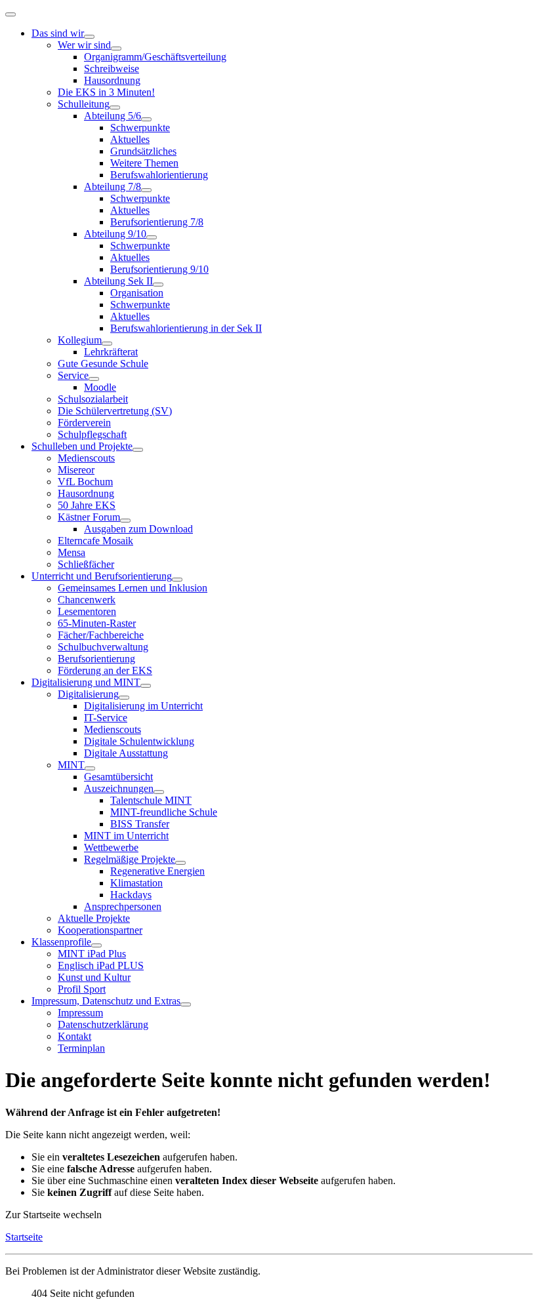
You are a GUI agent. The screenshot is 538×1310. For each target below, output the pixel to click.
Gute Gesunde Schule (103, 363)
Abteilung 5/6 (112, 115)
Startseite (24, 1236)
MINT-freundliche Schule (163, 812)
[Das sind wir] (89, 37)
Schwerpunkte (140, 127)
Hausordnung (112, 80)
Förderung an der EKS (105, 670)
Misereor (76, 469)
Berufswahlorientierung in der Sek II (186, 328)
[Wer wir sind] (116, 48)
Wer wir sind (84, 44)
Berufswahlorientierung (159, 174)
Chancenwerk (86, 599)
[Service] (94, 379)
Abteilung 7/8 (112, 186)
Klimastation (136, 882)
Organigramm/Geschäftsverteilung (155, 56)
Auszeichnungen (119, 788)
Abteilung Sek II (118, 281)
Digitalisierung (88, 694)
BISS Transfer (139, 823)
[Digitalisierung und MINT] (145, 686)
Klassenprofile (61, 941)
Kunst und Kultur (94, 977)
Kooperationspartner (100, 930)
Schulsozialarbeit (93, 399)
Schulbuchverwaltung (103, 646)
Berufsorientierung (96, 658)
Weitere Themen (144, 163)
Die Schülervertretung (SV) (115, 410)
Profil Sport (82, 989)
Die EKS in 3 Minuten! (106, 92)
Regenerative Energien (157, 871)
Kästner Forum (89, 517)
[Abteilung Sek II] (158, 285)
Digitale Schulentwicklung (139, 741)
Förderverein (84, 422)
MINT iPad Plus (92, 953)
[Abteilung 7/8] (146, 190)
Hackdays (131, 894)
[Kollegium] (107, 344)
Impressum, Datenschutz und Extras (105, 1000)
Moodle (100, 387)
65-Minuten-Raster (97, 623)
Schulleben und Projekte (82, 446)
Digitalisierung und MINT (85, 682)
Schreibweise (111, 68)
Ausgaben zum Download (138, 528)
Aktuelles (130, 139)
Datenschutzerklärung (103, 1024)
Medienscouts (86, 458)
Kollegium (80, 340)
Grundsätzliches (143, 151)
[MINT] (90, 768)
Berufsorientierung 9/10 (159, 269)
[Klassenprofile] (96, 945)
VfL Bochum (85, 481)
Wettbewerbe (111, 847)
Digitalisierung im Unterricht (143, 705)
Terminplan (81, 1048)
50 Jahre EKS (86, 505)
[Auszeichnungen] (159, 792)
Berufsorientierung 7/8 (156, 222)
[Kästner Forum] (125, 521)
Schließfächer (86, 564)
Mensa (71, 552)
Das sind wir (57, 33)
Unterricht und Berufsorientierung (101, 576)
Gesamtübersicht (118, 776)
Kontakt (74, 1036)
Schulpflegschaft (92, 434)
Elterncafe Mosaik (95, 540)
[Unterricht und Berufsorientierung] (177, 580)
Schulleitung (84, 103)
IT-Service (105, 717)
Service (73, 375)
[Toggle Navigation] (10, 14)
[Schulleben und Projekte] (138, 450)
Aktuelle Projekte (94, 918)
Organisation (136, 292)
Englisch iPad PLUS (101, 965)
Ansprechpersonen (122, 906)
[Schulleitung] (115, 107)
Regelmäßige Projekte (129, 859)
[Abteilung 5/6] (146, 119)
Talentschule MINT (151, 800)
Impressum (80, 1012)
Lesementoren (87, 611)
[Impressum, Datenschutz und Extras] (185, 1004)
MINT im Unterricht (126, 835)
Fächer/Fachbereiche (101, 635)
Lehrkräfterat (111, 351)
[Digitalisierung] (124, 698)
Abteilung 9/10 (115, 233)
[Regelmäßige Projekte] (180, 863)
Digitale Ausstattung (126, 753)
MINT (71, 764)
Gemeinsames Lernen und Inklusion (132, 587)
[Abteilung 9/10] (151, 237)
